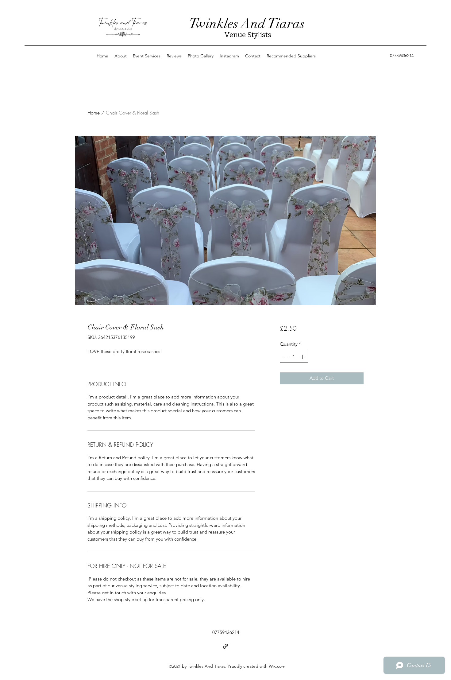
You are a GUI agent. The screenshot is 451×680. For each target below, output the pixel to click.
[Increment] (303, 357)
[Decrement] (285, 357)
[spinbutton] (294, 357)
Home (93, 112)
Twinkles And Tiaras (247, 23)
